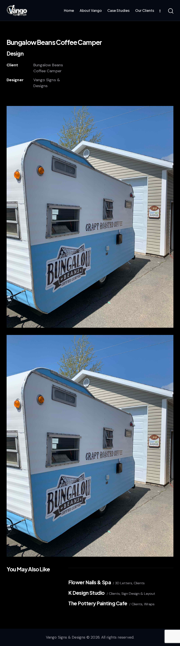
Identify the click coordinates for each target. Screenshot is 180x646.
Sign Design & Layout (138, 593)
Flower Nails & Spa (89, 582)
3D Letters (123, 583)
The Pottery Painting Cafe (97, 603)
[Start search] (171, 11)
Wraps (149, 604)
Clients (139, 583)
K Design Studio (86, 593)
